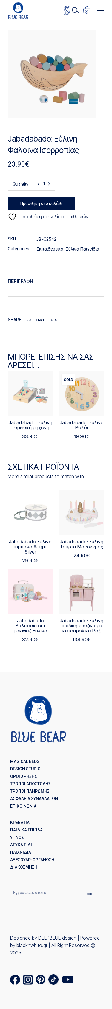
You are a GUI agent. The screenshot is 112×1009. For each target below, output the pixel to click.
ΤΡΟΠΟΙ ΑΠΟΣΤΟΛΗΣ (30, 783)
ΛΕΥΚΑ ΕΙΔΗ (22, 844)
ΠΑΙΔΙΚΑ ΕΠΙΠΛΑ (26, 830)
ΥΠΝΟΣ (17, 837)
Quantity (20, 183)
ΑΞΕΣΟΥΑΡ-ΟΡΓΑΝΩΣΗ (32, 859)
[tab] (56, 281)
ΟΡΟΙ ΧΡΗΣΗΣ (23, 776)
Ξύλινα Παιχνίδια (82, 249)
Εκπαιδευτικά (50, 249)
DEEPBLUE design (57, 938)
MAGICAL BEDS (24, 761)
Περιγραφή (20, 281)
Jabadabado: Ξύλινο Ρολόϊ (82, 424)
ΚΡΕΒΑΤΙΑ (20, 822)
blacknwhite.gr (31, 945)
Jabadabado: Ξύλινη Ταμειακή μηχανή (30, 424)
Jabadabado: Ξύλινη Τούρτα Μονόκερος (81, 544)
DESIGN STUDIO (25, 769)
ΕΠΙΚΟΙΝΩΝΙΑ (23, 806)
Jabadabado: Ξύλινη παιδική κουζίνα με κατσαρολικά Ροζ (81, 626)
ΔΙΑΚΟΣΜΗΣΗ (23, 867)
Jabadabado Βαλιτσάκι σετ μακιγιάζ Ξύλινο (30, 626)
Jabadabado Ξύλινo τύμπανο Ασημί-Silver (30, 547)
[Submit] (89, 895)
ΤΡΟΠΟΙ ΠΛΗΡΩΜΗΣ (30, 791)
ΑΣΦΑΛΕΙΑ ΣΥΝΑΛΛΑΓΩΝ (34, 798)
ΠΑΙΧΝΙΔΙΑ (20, 852)
